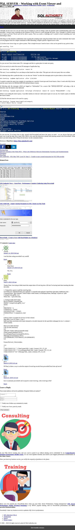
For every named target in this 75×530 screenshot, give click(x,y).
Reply (5, 259)
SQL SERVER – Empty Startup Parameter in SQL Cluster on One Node (22, 203)
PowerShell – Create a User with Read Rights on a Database (18, 237)
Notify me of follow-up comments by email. (15, 403)
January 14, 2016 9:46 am (11, 253)
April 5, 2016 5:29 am (10, 282)
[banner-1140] (36, 19)
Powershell (3, 144)
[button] (2, 147)
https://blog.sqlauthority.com (23, 141)
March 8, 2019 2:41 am (10, 363)
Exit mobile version (37, 528)
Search (6, 518)
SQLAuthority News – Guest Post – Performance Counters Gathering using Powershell (27, 183)
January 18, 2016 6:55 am (14, 267)
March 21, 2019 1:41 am (11, 377)
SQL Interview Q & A (10, 515)
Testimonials (51, 5)
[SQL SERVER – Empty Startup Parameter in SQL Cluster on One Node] (16, 201)
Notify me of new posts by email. (11, 406)
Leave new (12, 243)
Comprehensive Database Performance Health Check (29, 5)
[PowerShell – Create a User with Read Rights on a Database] (16, 235)
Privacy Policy (8, 520)
